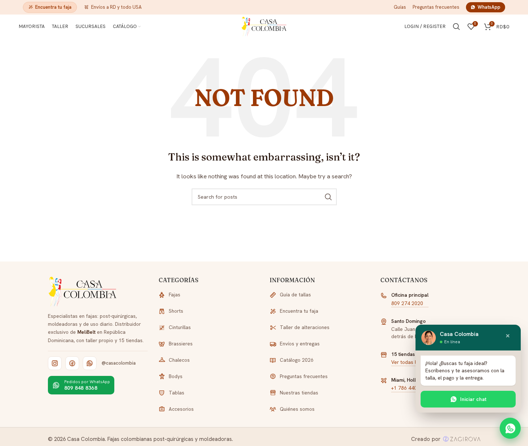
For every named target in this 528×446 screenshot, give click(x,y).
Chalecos (179, 360)
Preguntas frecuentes (436, 7)
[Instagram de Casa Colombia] (55, 363)
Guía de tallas (295, 294)
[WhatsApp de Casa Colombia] (90, 363)
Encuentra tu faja (53, 7)
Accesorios (181, 409)
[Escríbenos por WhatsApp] (510, 428)
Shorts (176, 311)
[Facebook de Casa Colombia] (72, 363)
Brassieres (181, 343)
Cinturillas (180, 327)
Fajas (174, 294)
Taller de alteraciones (305, 327)
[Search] (456, 26)
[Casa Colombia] (83, 291)
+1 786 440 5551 (410, 388)
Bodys (176, 376)
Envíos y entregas (300, 343)
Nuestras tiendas (299, 392)
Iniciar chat (473, 399)
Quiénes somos (297, 409)
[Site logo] (264, 26)
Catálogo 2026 (297, 360)
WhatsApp (489, 7)
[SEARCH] (328, 196)
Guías (400, 7)
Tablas (176, 392)
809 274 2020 (407, 303)
